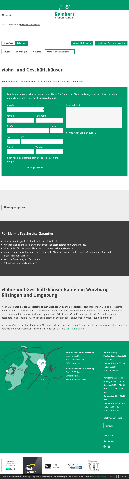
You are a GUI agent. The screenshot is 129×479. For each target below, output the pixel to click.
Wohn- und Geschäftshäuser (30, 24)
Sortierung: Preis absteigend (110, 43)
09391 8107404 (112, 407)
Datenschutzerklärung (99, 477)
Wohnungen (21, 52)
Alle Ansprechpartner (15, 207)
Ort (22, 136)
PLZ (8, 136)
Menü (6, 15)
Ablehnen (112, 476)
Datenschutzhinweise (32, 157)
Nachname (40, 115)
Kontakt (109, 426)
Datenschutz (109, 441)
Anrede (10, 105)
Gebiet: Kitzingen (81, 43)
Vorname (11, 115)
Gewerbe (37, 52)
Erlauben (123, 476)
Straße (10, 126)
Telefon (39, 147)
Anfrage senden (35, 167)
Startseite (5, 24)
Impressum (108, 435)
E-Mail (10, 147)
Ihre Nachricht (73, 105)
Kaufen (8, 43)
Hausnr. (54, 126)
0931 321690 (111, 367)
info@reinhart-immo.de (114, 418)
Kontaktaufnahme (75, 328)
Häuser (7, 52)
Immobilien (14, 24)
